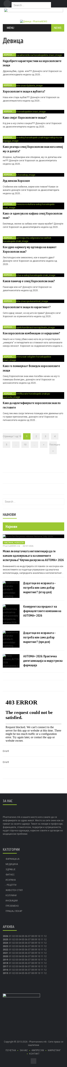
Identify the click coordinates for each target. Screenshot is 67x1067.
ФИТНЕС (10, 874)
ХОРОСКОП (9, 55)
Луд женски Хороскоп (16, 181)
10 (25, 444)
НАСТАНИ (8, 543)
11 (42, 939)
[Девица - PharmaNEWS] (33, 21)
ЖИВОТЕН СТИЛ (14, 890)
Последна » (53, 447)
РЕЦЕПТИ (11, 885)
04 (20, 936)
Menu (10, 28)
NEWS (57, 28)
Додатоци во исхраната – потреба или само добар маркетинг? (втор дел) (39, 587)
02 (13, 936)
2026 (5, 936)
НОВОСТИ (19, 543)
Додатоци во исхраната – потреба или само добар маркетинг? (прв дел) (39, 637)
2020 (5, 956)
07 (29, 936)
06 (26, 936)
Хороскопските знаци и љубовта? (24, 91)
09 (35, 939)
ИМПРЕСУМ (38, 1050)
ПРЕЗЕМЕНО (12, 906)
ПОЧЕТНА (11, 1050)
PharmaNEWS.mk (11, 546)
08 (32, 939)
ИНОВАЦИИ (12, 900)
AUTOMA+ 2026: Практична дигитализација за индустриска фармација (43, 660)
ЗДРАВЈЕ (10, 869)
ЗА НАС (24, 1050)
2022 (5, 949)
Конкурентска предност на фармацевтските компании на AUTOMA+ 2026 (42, 611)
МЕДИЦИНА (12, 864)
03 (16, 936)
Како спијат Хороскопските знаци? (25, 118)
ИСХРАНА (11, 880)
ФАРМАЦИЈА (12, 859)
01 (10, 936)
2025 (5, 939)
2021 (5, 953)
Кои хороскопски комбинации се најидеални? (31, 333)
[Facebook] (7, 3)
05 (23, 936)
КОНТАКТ (34, 1053)
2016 (5, 970)
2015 (5, 973)
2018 (5, 963)
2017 (5, 966)
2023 (5, 946)
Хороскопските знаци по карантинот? (27, 307)
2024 (5, 943)
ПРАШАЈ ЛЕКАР (14, 911)
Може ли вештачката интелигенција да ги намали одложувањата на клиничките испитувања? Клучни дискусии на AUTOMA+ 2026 (33, 555)
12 (45, 939)
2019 (5, 959)
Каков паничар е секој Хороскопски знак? (29, 281)
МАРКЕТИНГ (54, 1050)
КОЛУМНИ (11, 895)
